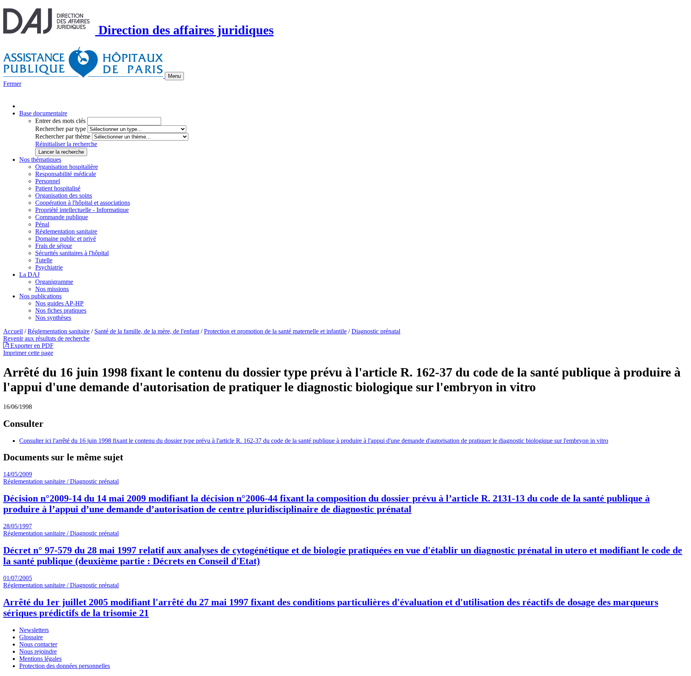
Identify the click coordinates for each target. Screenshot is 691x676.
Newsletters (34, 629)
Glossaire (31, 637)
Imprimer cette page (28, 352)
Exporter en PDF (31, 345)
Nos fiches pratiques (60, 310)
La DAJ (29, 274)
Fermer (12, 83)
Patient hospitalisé (57, 188)
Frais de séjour (53, 245)
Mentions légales (40, 658)
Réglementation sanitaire (66, 231)
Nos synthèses (53, 317)
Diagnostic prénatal (375, 331)
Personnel (47, 181)
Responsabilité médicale (65, 173)
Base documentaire (43, 113)
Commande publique (61, 217)
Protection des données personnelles (64, 665)
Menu (174, 76)
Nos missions (52, 288)
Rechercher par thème (62, 136)
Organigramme (54, 281)
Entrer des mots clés (60, 120)
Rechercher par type (60, 128)
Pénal (42, 224)
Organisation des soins (63, 195)
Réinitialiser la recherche (66, 144)
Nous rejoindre (38, 651)
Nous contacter (38, 644)
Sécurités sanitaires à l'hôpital (72, 253)
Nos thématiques (40, 159)
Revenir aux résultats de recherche (46, 338)
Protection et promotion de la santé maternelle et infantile (275, 331)
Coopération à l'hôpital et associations (82, 202)
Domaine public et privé (65, 238)
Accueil (13, 331)
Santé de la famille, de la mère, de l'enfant (146, 331)
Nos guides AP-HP (59, 303)
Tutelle (43, 260)
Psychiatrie (49, 267)
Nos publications (40, 296)
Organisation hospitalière (66, 166)
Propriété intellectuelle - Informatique (82, 209)
